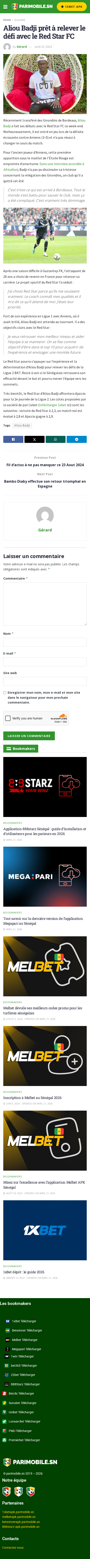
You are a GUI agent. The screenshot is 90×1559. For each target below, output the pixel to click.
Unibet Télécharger (21, 1412)
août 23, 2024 (43, 47)
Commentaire (15, 578)
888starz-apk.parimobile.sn (21, 1526)
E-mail (9, 653)
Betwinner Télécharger (27, 1330)
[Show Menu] (5, 6)
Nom (8, 633)
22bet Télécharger (23, 1375)
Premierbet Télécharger (24, 1440)
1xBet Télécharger (24, 1321)
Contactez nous (13, 1547)
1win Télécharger (22, 1356)
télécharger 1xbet (53, 405)
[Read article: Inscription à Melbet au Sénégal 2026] (45, 1056)
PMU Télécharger (20, 1431)
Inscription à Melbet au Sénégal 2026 (32, 1097)
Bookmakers (12, 823)
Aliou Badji (22, 425)
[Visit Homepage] (32, 6)
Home (7, 20)
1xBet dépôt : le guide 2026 (23, 1272)
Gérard (22, 47)
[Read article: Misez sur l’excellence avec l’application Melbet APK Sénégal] (45, 1141)
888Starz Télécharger (25, 1384)
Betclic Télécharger (21, 1393)
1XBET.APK (73, 7)
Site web (10, 673)
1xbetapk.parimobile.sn (18, 1512)
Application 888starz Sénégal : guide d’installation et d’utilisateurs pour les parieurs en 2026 (44, 831)
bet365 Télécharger (24, 1365)
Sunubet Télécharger (22, 1403)
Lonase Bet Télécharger (24, 1421)
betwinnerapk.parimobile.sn (21, 1522)
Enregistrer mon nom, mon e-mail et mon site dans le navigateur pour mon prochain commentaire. (44, 697)
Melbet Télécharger (25, 1340)
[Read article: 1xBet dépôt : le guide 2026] (45, 1230)
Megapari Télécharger (26, 1349)
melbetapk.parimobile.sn (19, 1517)
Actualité (19, 20)
